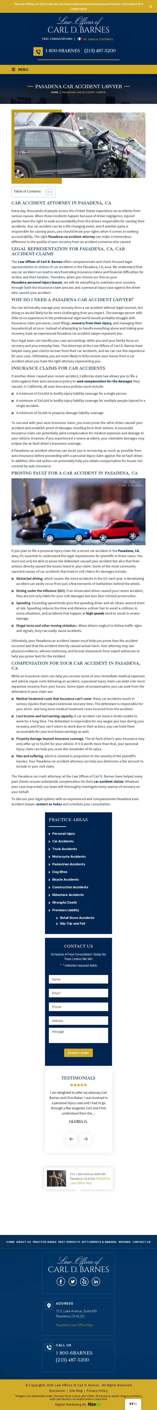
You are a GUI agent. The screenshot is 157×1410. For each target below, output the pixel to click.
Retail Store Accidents (77, 918)
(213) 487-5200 (100, 50)
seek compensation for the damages (104, 381)
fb (61, 1281)
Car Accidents (63, 841)
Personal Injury (63, 833)
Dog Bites (59, 872)
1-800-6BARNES (62, 50)
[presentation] (71, 1139)
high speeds (95, 613)
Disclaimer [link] (57, 1390)
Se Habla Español (98, 39)
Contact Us (142, 1242)
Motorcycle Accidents (69, 856)
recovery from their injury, (92, 323)
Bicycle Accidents (65, 879)
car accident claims (108, 781)
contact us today (49, 804)
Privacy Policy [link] (97, 1390)
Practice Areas (44, 1242)
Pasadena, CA (128, 551)
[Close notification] (151, 6)
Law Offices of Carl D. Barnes (40, 261)
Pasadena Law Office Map (90, 1180)
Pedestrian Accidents (68, 864)
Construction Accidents (70, 887)
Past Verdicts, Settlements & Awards (87, 1242)
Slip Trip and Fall (72, 923)
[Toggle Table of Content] (47, 192)
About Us (23, 1242)
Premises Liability (65, 910)
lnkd (96, 1281)
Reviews (125, 1242)
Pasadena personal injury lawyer (36, 282)
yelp (84, 1281)
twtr (72, 1281)
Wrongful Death (64, 902)
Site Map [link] (76, 1390)
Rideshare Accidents (68, 895)
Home (10, 1242)
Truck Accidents (64, 849)
